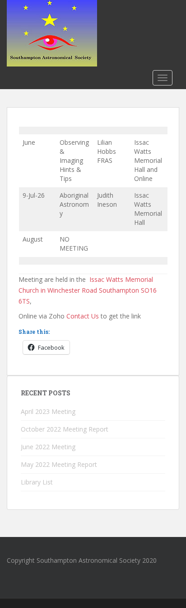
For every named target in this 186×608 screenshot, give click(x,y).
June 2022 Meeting (48, 446)
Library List (37, 482)
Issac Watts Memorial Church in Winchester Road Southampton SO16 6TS (88, 290)
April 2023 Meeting (48, 411)
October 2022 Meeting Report (64, 429)
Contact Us (82, 316)
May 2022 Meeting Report (59, 464)
